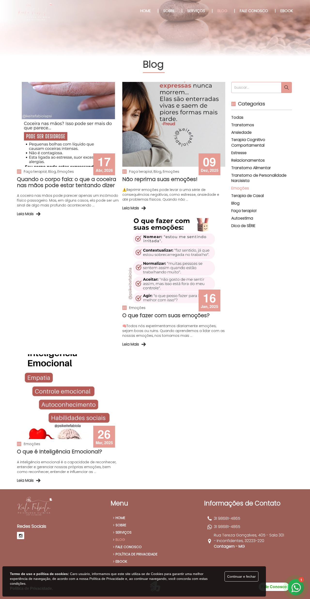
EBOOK (121, 561)
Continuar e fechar (241, 576)
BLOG (120, 539)
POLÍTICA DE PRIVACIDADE (136, 554)
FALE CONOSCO (129, 546)
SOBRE (121, 525)
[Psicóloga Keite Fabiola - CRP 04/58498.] (35, 10)
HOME (120, 517)
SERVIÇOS (124, 532)
